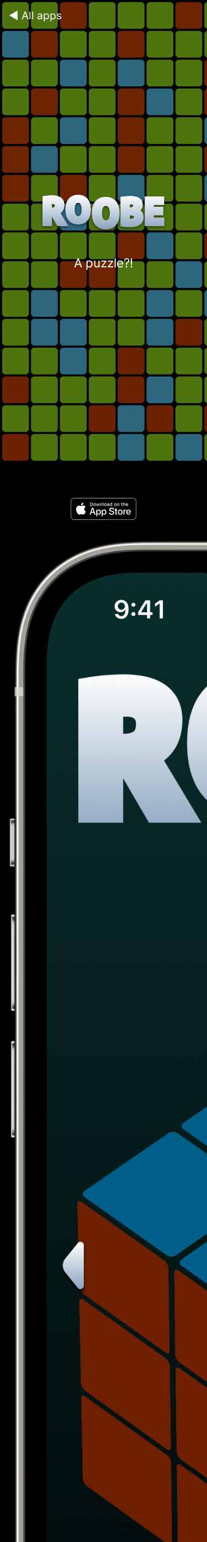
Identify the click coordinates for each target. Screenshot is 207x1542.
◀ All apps (35, 15)
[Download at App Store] (104, 516)
